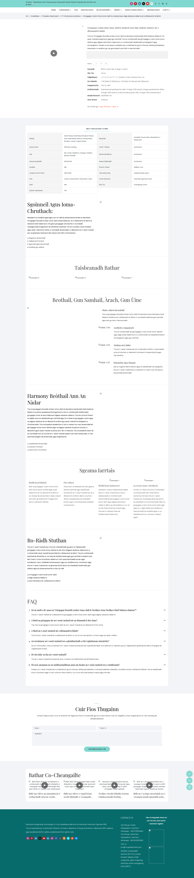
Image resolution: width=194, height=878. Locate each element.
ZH (27, 16)
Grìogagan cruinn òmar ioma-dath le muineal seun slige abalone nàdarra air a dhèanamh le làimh (122, 16)
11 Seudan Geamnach (50, 16)
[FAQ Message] (189, 787)
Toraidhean (35, 16)
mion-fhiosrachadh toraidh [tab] (97, 129)
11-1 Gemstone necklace (71, 16)
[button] (169, 10)
